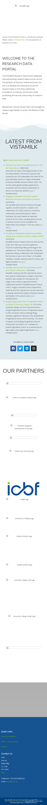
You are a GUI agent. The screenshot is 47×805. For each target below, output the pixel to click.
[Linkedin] (27, 348)
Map (2, 772)
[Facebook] (13, 348)
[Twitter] (20, 348)
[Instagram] (34, 348)
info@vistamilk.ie (20, 40)
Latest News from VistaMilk (19, 160)
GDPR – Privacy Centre (9, 742)
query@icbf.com (12, 781)
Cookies (4, 747)
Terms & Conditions (8, 736)
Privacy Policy (19, 801)
